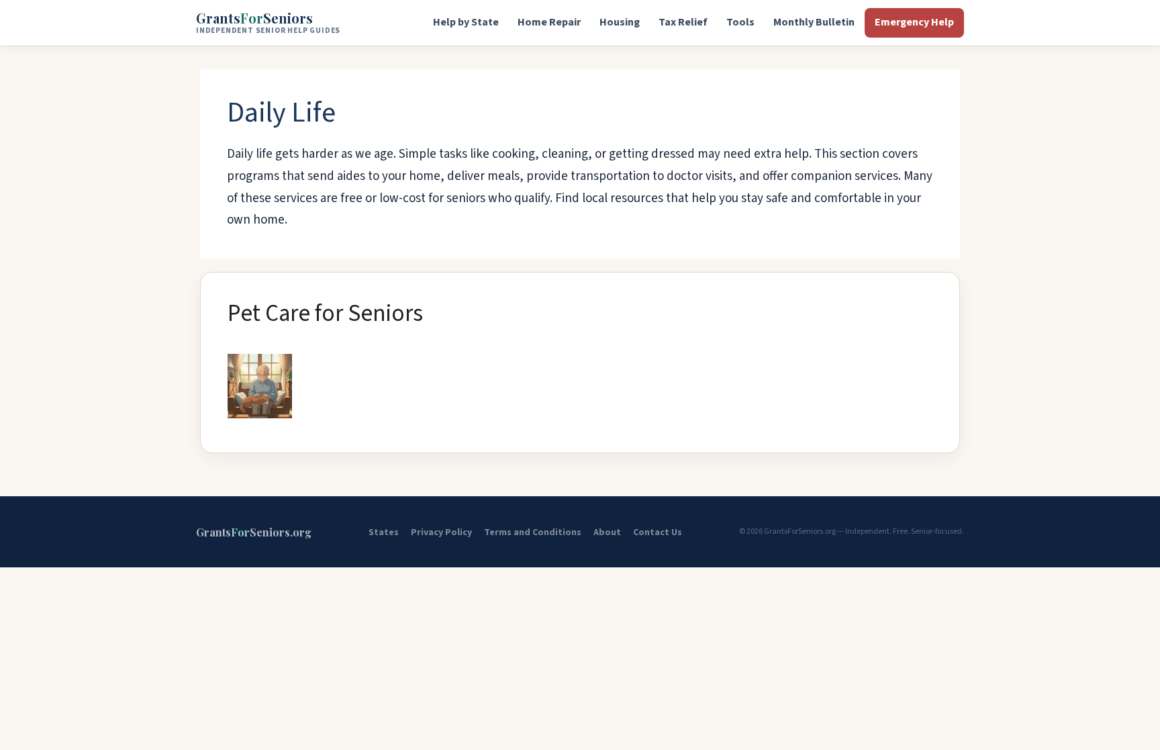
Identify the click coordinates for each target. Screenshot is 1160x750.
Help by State (466, 22)
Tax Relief (683, 22)
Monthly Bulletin (814, 22)
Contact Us (657, 532)
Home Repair (549, 22)
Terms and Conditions (532, 532)
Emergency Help (914, 22)
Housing (619, 22)
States (384, 532)
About (607, 532)
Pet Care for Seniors (325, 313)
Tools (740, 22)
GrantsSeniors (268, 22)
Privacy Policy (441, 532)
